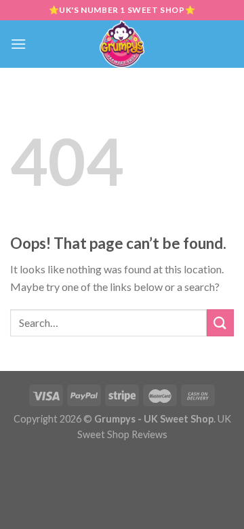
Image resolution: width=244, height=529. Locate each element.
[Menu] (18, 43)
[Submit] (220, 322)
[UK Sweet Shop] (122, 44)
